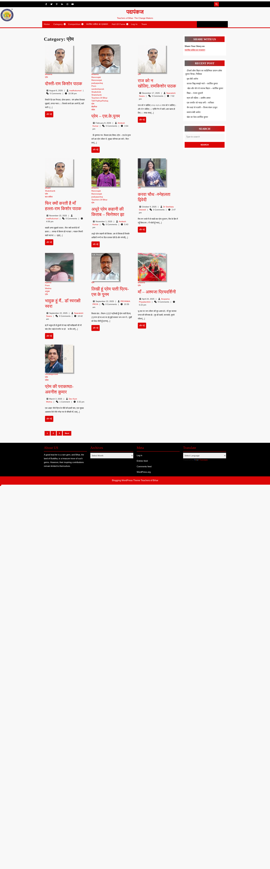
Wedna (48, 288)
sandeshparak (97, 89)
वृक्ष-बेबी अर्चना (192, 79)
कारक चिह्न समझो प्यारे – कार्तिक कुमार (202, 83)
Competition (74, 24)
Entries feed (142, 461)
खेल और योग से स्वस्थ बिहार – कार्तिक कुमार (205, 88)
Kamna (48, 282)
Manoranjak (96, 80)
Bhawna (48, 74)
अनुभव (47, 291)
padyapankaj (97, 83)
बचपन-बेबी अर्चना (194, 112)
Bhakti (47, 188)
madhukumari (75, 90)
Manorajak (96, 77)
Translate (203, 460)
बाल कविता (49, 197)
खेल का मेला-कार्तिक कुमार (197, 117)
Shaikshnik (96, 92)
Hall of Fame (118, 24)
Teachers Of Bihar (99, 98)
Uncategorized (51, 374)
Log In (134, 24)
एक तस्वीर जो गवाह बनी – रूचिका (200, 102)
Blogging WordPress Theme (126, 480)
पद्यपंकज (135, 12)
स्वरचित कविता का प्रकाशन (97, 24)
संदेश (93, 109)
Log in (139, 455)
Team (144, 24)
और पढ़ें (49, 115)
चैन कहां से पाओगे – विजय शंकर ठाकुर (202, 107)
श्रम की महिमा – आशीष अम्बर (199, 98)
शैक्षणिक (94, 107)
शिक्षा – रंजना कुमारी (195, 93)
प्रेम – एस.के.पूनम (105, 116)
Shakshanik (96, 95)
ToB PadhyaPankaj (99, 101)
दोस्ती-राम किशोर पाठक (64, 83)
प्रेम (46, 77)
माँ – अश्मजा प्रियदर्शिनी (157, 291)
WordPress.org (144, 472)
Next (67, 433)
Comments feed (144, 466)
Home (47, 24)
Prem (93, 86)
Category (58, 24)
